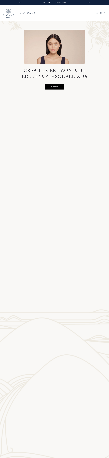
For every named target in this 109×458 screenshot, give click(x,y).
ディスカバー (31, 13)
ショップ (21, 13)
